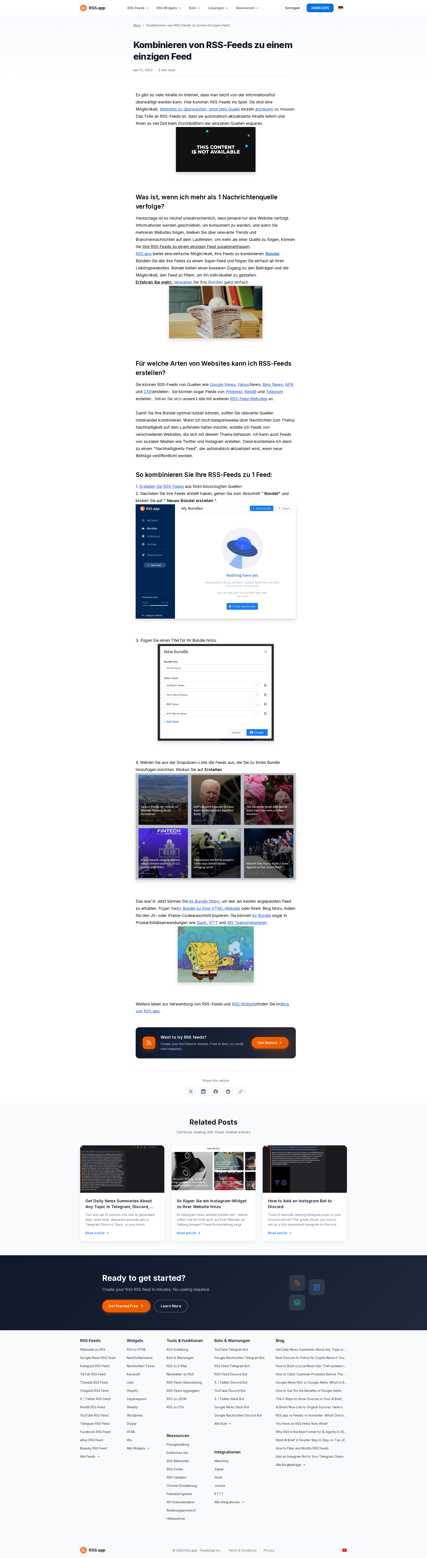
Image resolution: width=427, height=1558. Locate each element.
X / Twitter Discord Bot (231, 1382)
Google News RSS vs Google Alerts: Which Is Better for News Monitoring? (311, 1382)
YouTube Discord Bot (230, 1391)
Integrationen (227, 1452)
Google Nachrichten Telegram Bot (239, 1358)
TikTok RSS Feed (93, 1374)
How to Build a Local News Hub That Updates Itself (311, 1366)
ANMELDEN (320, 8)
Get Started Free (123, 1306)
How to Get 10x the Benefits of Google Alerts (308, 1391)
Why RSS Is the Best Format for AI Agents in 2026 (311, 1432)
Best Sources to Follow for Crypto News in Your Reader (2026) (311, 1358)
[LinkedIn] (203, 1091)
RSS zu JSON (176, 1399)
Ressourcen (178, 1435)
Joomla (219, 1485)
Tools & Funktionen (185, 1340)
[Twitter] (191, 1091)
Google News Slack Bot (231, 1407)
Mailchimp (221, 1461)
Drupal (131, 1423)
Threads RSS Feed (94, 1382)
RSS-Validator (177, 1477)
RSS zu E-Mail (177, 1366)
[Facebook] (216, 1091)
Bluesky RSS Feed (93, 1448)
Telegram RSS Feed (94, 1423)
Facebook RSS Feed (95, 1432)
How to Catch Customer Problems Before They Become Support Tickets (311, 1374)
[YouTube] (344, 1550)
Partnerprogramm (179, 1494)
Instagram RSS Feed (94, 1366)
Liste (130, 1382)
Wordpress (135, 1415)
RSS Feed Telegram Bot (232, 1366)
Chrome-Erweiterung (182, 1485)
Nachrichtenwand (139, 1358)
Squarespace (137, 1399)
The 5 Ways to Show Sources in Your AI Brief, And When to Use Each (311, 1399)
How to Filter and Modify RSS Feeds (302, 1448)
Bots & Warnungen (180, 1358)
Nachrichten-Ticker (141, 1366)
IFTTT (219, 1494)
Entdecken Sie (177, 1453)
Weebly (132, 1407)
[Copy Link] (241, 1091)
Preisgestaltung (178, 1444)
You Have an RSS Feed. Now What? (302, 1423)
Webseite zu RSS (92, 1349)
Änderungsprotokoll (181, 1510)
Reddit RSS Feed (92, 1407)
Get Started (267, 1043)
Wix (129, 1440)
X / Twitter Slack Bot (229, 1399)
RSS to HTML (136, 1349)
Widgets (135, 1340)
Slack (218, 1477)
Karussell (133, 1374)
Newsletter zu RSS (180, 1374)
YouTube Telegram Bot (231, 1349)
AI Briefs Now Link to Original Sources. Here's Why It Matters (311, 1407)
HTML (131, 1432)
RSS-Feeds (90, 1340)
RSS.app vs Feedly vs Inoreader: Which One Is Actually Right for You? (311, 1415)
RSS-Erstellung (177, 1349)
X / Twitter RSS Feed (95, 1399)
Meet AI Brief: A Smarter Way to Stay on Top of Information (311, 1440)
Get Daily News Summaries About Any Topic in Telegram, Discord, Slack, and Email (311, 1349)
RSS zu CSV (175, 1407)
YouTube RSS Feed (94, 1415)
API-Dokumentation (181, 1502)
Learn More (171, 1306)
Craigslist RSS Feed (94, 1391)
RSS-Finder (175, 1469)
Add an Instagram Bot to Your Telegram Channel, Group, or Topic (311, 1456)
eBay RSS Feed (91, 1440)
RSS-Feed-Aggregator (183, 1391)
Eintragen (292, 8)
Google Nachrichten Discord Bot (238, 1415)
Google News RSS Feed (97, 1358)
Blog (136, 25)
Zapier (219, 1469)
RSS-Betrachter (178, 1461)
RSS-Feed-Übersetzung (184, 1382)
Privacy (269, 1550)
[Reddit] (228, 1091)
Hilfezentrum (176, 1518)
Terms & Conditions (242, 1550)
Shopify (132, 1391)
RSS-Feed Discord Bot (230, 1374)
